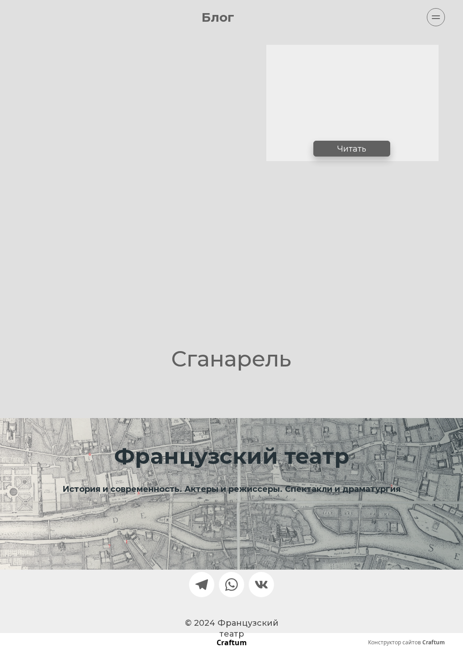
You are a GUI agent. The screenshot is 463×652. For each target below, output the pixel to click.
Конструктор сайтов (406, 642)
